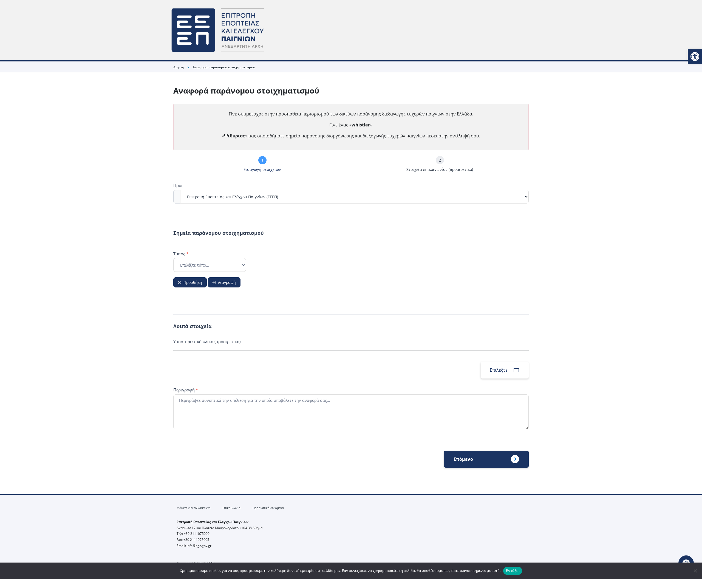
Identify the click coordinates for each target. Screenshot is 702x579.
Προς (178, 185)
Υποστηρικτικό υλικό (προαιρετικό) (206, 341)
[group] (351, 165)
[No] (695, 571)
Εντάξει (512, 570)
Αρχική (178, 67)
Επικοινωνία (231, 508)
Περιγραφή (185, 389)
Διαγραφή (227, 282)
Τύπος (180, 253)
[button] (695, 56)
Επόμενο (463, 459)
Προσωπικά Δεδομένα (268, 508)
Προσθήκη (192, 282)
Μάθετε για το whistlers (193, 508)
